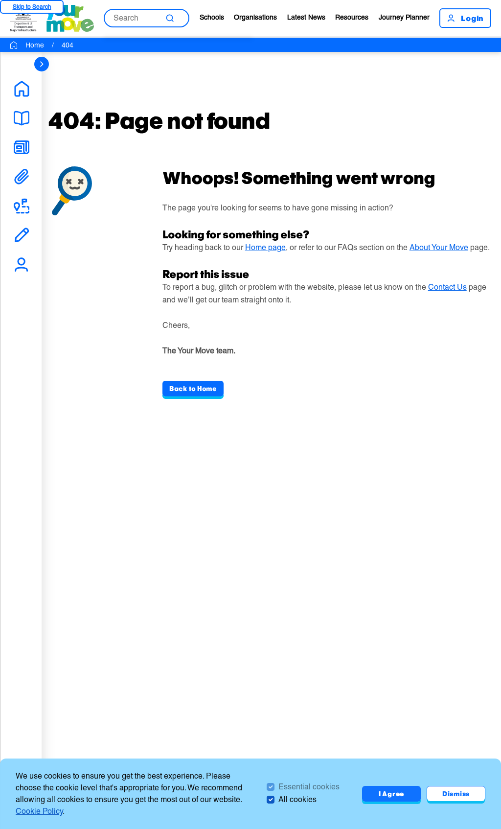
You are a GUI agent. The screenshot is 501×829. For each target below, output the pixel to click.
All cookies (297, 799)
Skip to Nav (32, 6)
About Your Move (439, 247)
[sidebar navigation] (41, 64)
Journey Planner (404, 17)
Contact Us (447, 287)
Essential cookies (309, 787)
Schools (212, 17)
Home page (265, 247)
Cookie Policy (39, 811)
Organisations (255, 17)
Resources (351, 17)
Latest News (306, 17)
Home (34, 45)
